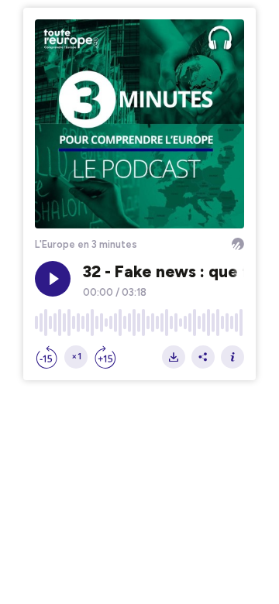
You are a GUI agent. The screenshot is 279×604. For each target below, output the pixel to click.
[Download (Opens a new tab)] (173, 357)
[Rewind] (46, 357)
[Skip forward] (105, 357)
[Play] (53, 279)
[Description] (232, 357)
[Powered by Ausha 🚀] (238, 244)
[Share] (203, 357)
